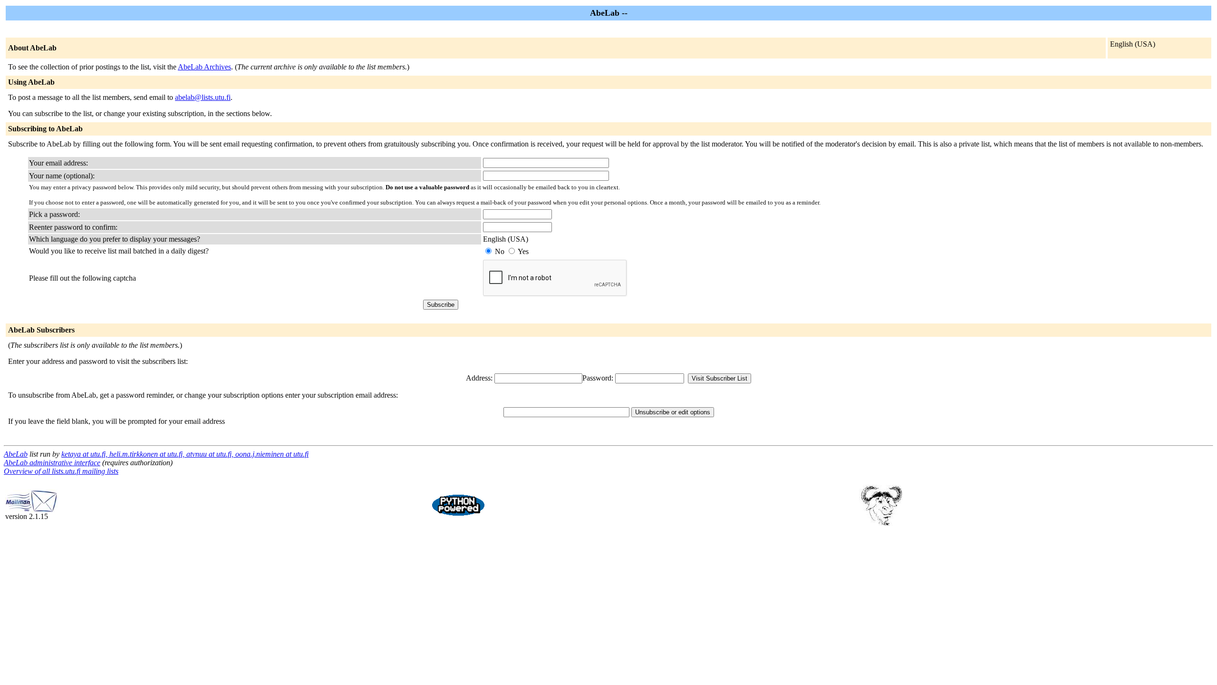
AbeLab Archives (204, 67)
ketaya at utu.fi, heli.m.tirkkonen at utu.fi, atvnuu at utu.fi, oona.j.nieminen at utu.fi (185, 454)
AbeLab (16, 454)
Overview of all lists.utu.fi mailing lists (61, 471)
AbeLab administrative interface (52, 463)
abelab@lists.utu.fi (203, 97)
